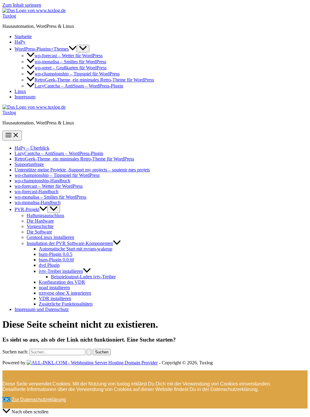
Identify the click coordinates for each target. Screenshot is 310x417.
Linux (20, 91)
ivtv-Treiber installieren (61, 271)
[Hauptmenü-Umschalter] (12, 136)
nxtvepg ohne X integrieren (65, 293)
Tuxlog (9, 15)
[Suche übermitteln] (89, 352)
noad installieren (54, 287)
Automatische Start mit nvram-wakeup (75, 248)
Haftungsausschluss (45, 215)
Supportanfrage (29, 164)
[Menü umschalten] (83, 48)
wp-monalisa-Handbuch (38, 202)
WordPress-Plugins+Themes (42, 48)
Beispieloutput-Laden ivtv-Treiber (83, 276)
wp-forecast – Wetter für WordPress (69, 55)
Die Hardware (40, 220)
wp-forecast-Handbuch (36, 191)
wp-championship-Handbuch (42, 180)
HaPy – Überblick (32, 148)
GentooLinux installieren (50, 237)
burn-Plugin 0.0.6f (56, 259)
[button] (73, 48)
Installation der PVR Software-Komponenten (70, 243)
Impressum (25, 96)
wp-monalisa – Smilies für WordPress (70, 61)
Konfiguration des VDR (62, 282)
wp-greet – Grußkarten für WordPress (71, 67)
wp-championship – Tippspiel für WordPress (77, 73)
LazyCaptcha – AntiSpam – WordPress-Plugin (79, 85)
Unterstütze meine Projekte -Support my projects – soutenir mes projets (82, 169)
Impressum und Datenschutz (42, 309)
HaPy (20, 42)
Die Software (39, 231)
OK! (6, 399)
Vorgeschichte (40, 226)
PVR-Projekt (27, 209)
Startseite (23, 36)
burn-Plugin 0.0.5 (55, 254)
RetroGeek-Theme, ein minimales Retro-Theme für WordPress (94, 79)
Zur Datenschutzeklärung (39, 399)
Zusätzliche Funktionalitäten (66, 303)
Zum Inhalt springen (21, 5)
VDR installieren (55, 298)
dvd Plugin (49, 265)
